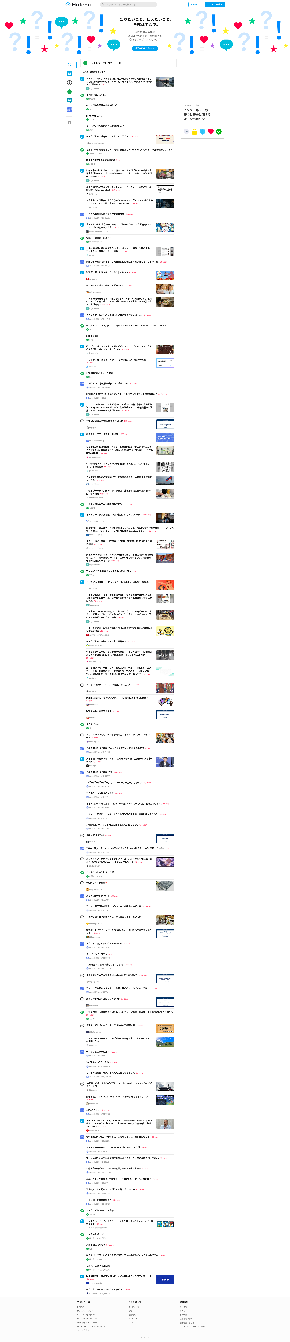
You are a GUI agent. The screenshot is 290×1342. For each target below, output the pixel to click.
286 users (90, 658)
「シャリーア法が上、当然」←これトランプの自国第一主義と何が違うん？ (122, 814)
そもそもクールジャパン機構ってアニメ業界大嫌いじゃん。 (114, 315)
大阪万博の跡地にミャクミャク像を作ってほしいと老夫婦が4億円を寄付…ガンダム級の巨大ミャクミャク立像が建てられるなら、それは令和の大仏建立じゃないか (119, 557)
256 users (90, 1015)
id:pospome (94, 982)
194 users (128, 965)
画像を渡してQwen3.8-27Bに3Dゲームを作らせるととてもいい (117, 1096)
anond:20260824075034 (100, 1077)
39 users (110, 1245)
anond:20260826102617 (99, 387)
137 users (125, 434)
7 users (166, 804)
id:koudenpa (94, 937)
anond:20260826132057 (99, 218)
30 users (106, 84)
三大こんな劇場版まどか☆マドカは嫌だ (105, 214)
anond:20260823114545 (99, 1151)
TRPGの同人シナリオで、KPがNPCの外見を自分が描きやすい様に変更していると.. (126, 848)
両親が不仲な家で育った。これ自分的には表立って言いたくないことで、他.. (122, 261)
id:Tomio (92, 691)
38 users (163, 262)
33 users (125, 251)
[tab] (69, 64)
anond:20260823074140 (100, 1183)
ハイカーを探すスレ (95, 1234)
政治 (91, 130)
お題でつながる (95, 153)
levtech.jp (93, 353)
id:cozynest (94, 1045)
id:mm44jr (93, 1090)
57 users (124, 999)
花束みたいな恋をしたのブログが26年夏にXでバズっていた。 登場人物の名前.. (124, 803)
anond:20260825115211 (99, 818)
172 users (164, 1158)
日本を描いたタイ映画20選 (99, 772)
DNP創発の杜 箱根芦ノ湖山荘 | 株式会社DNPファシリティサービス (118, 1276)
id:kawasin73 (95, 1005)
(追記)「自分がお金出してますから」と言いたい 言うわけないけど (118, 1179)
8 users (145, 1168)
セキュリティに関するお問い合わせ (91, 1327)
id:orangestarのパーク (98, 242)
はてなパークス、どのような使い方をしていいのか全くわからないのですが (122, 1255)
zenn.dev (93, 366)
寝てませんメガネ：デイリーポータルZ (104, 285)
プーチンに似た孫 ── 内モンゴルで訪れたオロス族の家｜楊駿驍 (117, 581)
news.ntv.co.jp (95, 457)
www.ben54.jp (95, 1130)
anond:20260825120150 (99, 807)
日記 (91, 340)
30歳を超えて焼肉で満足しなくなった (104, 964)
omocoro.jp (94, 279)
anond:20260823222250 (99, 1066)
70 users (148, 748)
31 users (126, 1289)
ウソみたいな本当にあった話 (100, 872)
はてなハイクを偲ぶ (97, 1238)
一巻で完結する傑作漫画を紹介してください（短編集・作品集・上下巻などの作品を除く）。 (130, 1012)
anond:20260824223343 (100, 968)
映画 (91, 377)
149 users (100, 1224)
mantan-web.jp (95, 535)
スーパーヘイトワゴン (96, 954)
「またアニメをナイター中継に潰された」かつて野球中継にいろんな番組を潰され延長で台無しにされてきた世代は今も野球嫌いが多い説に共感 (119, 598)
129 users (90, 1279)
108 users (100, 480)
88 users (107, 467)
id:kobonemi (94, 704)
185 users (104, 494)
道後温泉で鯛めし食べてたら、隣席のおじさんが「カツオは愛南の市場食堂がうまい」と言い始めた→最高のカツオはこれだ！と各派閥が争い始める (119, 173)
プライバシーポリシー (86, 1311)
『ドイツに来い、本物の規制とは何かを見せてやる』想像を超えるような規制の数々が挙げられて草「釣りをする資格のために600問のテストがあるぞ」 (119, 81)
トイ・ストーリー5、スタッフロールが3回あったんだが (113, 1147)
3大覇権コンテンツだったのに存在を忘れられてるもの (112, 824)
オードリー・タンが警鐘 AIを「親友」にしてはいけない (113, 514)
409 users (114, 1062)
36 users (134, 136)
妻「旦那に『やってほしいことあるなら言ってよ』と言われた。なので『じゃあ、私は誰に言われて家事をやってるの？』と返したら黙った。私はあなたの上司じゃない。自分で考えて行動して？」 (118, 671)
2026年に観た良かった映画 (99, 373)
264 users (115, 561)
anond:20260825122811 (99, 797)
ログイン (195, 4)
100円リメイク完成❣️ (97, 882)
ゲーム (92, 119)
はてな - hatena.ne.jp (98, 1259)
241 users (125, 410)
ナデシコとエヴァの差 (96, 1051)
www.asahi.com (96, 498)
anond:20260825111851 (99, 852)
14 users (162, 814)
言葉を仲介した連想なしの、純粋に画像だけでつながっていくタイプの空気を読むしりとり (129, 149)
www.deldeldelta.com (98, 231)
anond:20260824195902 (99, 958)
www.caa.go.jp (95, 645)
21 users (126, 944)
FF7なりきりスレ (94, 115)
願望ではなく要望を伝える (99, 711)
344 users (146, 906)
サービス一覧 (133, 1307)
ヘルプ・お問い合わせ (86, 1315)
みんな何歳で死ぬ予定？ (98, 896)
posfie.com (93, 255)
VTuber (92, 575)
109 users (90, 584)
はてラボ (132, 1311)
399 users (115, 896)
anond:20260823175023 (99, 1114)
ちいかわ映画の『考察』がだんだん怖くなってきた (110, 1072)
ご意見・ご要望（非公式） (99, 1265)
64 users (118, 793)
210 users (147, 783)
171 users (128, 285)
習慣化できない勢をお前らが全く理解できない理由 (110, 1189)
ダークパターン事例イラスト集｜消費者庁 (106, 641)
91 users (147, 315)
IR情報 (182, 1311)
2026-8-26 (92, 336)
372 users (140, 1189)
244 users (117, 772)
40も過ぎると (93, 1110)
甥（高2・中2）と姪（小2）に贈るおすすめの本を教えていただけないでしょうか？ (126, 325)
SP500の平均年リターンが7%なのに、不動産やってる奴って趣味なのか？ (121, 394)
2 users (135, 571)
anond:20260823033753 (100, 1172)
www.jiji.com (94, 484)
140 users (128, 421)
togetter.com (94, 88)
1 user (118, 160)
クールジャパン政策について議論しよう (105, 126)
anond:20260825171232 (99, 752)
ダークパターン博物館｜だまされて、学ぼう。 (108, 136)
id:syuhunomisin (96, 889)
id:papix (92, 427)
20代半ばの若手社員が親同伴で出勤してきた (107, 383)
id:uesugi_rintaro (96, 923)
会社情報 (183, 1307)
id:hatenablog (95, 1032)
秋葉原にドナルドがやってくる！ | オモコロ (107, 272)
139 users (96, 933)
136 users (125, 349)
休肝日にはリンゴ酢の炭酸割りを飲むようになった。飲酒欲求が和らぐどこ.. (122, 1158)
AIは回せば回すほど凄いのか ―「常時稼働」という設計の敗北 (116, 359)
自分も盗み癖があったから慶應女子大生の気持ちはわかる (113, 1168)
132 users (152, 531)
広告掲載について (187, 1323)
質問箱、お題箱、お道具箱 (99, 238)
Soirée (92, 1214)
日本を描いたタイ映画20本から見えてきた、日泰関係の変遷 (115, 748)
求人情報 (183, 1315)
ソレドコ (132, 1322)
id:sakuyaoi (94, 741)
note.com (93, 194)
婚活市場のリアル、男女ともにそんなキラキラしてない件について (118, 1137)
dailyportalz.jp (95, 292)
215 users (104, 631)
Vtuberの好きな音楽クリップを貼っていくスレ (108, 571)
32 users (132, 272)
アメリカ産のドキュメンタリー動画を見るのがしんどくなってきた (117, 988)
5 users (162, 1255)
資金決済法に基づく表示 (87, 1322)
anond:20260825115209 (99, 829)
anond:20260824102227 (99, 1056)
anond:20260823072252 (99, 1141)
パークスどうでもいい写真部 (100, 1210)
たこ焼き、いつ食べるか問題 (100, 793)
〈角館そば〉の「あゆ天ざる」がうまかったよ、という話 (113, 917)
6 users (116, 711)
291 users (121, 617)
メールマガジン (134, 1319)
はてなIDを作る (215, 4)
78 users (89, 363)
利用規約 (80, 1307)
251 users (98, 601)
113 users (103, 453)
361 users (131, 641)
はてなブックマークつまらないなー (103, 434)
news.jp (92, 765)
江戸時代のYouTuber (96, 95)
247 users (116, 190)
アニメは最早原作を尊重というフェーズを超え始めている (113, 906)
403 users (146, 515)
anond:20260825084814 (99, 900)
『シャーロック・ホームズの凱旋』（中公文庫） (109, 684)
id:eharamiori (94, 866)
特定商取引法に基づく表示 (88, 1318)
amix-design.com (96, 143)
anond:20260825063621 (99, 910)
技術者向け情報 (186, 1319)
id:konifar (93, 718)
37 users (101, 176)
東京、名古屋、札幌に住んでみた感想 (104, 943)
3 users (89, 701)
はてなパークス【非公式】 (100, 1270)
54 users (129, 214)
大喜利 (92, 99)
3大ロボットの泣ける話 (97, 1062)
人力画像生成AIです (95, 1244)
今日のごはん (92, 724)
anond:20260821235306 (99, 1162)
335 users (98, 544)
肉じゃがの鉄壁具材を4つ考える (101, 105)
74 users (134, 203)
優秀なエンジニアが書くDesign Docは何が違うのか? (111, 975)
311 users (148, 674)
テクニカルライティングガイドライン (104, 1289)
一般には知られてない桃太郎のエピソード (106, 504)
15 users (89, 1099)
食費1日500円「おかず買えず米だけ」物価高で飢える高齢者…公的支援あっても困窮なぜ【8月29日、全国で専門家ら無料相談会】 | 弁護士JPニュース (119, 1123)
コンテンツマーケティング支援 (192, 1327)
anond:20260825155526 (99, 776)
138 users (112, 1052)
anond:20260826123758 (99, 266)
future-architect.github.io (99, 1228)
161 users (105, 1110)
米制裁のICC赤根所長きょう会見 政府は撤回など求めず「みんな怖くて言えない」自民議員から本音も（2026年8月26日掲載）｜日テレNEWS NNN (119, 450)
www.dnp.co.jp (95, 1283)
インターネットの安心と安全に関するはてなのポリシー (197, 112)
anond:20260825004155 (99, 947)
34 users (170, 848)
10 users (144, 1147)
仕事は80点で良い (95, 835)
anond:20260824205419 (99, 992)
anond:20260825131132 (99, 786)
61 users (118, 227)
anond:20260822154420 (99, 1204)
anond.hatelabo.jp (96, 441)
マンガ (92, 1019)
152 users (154, 988)
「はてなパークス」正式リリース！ (106, 63)
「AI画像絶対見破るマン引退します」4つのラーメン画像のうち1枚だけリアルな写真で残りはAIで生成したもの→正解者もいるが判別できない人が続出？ (119, 301)
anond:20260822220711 (99, 1193)
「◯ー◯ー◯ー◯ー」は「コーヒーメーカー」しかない (114, 782)
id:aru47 (92, 842)
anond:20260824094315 (100, 398)
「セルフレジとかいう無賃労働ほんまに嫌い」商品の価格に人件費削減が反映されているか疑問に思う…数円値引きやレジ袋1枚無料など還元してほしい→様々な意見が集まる (119, 407)
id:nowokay (94, 1103)
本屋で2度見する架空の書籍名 (100, 160)
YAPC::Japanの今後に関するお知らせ (104, 421)
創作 (91, 1249)
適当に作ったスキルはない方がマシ (103, 998)
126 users (156, 1179)
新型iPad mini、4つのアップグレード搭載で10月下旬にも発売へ (117, 697)
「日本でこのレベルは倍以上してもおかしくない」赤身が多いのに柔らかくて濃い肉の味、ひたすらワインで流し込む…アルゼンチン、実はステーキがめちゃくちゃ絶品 (119, 614)
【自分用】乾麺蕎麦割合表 (99, 1200)
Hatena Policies (83, 1330)
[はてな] (78, 4)
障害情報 (132, 1315)
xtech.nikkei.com (96, 521)
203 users (97, 762)
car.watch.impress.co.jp (99, 635)
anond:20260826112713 (99, 319)
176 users (106, 304)
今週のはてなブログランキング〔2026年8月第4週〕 (111, 1025)
